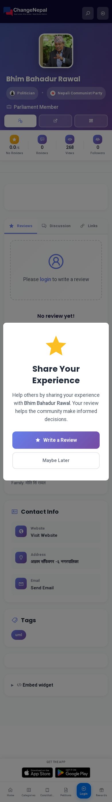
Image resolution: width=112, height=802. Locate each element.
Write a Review (60, 440)
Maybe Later (56, 460)
